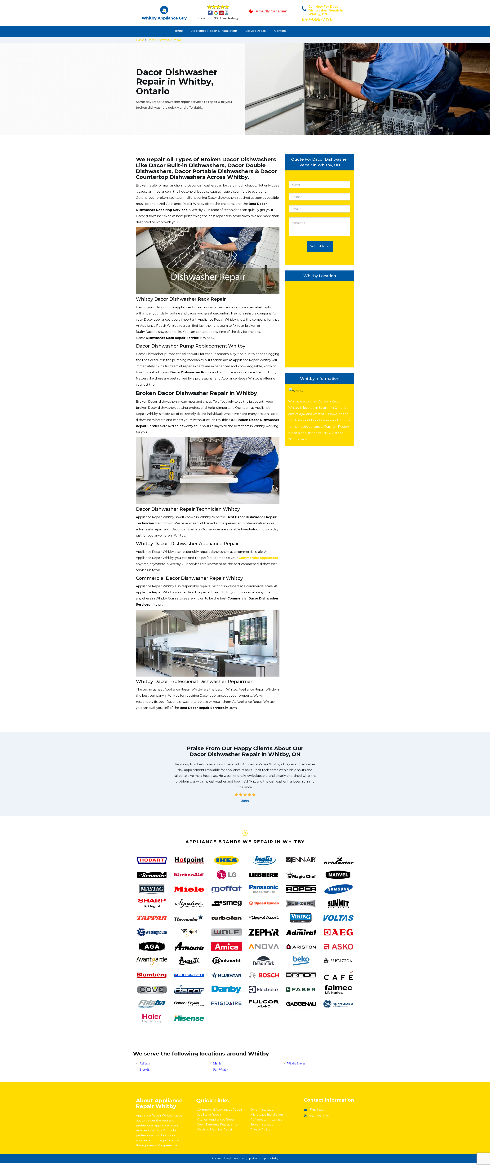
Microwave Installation (266, 1114)
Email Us (316, 1110)
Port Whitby (220, 1069)
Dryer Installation (262, 1109)
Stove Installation (262, 1124)
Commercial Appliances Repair (219, 1109)
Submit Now (319, 246)
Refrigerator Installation (267, 1119)
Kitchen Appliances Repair (216, 1119)
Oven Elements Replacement (218, 1124)
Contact (280, 31)
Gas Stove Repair (209, 1114)
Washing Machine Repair (215, 1129)
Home (178, 31)
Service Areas (256, 31)
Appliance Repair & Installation (214, 31)
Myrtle (217, 1063)
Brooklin (145, 1069)
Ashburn (145, 1063)
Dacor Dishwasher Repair (164, 40)
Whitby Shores (296, 1063)
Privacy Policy (260, 1129)
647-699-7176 (317, 19)
